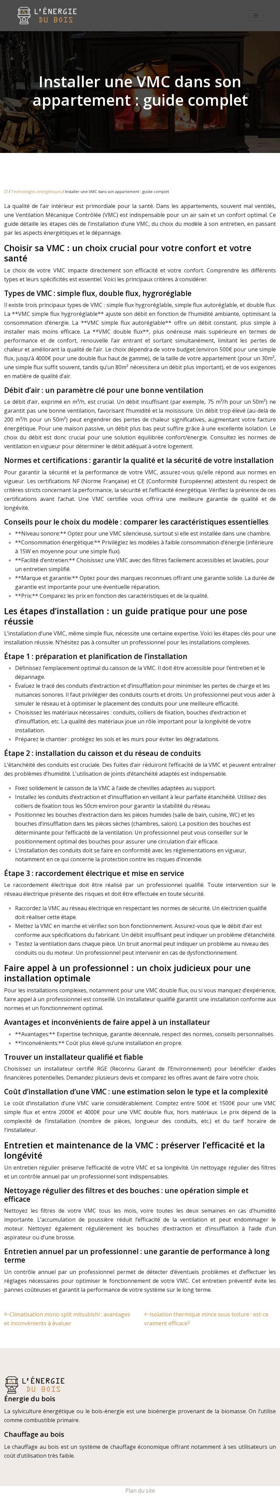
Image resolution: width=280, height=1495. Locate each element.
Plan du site (140, 1490)
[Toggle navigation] (256, 15)
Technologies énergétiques (36, 191)
